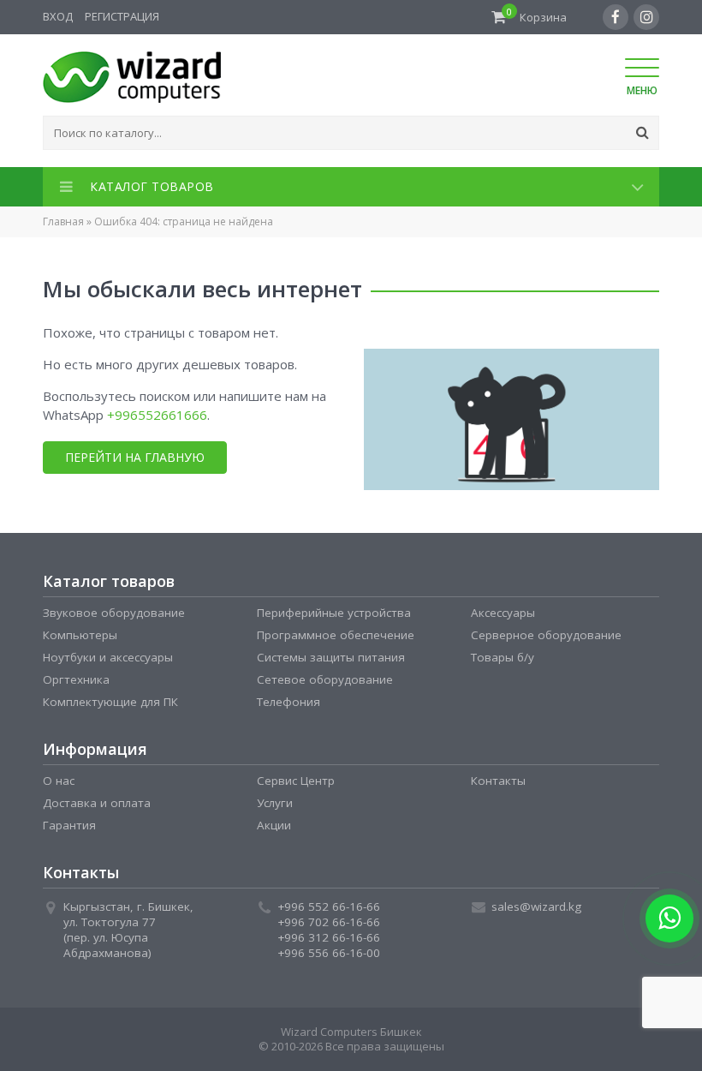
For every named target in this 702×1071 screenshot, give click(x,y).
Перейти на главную (135, 457)
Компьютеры (80, 635)
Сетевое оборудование (325, 679)
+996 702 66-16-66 (328, 922)
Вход (58, 16)
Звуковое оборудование (114, 612)
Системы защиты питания (331, 657)
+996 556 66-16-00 (328, 952)
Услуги (275, 803)
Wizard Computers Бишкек (351, 1031)
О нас (58, 780)
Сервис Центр (296, 780)
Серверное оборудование (546, 635)
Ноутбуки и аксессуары (108, 657)
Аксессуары (503, 612)
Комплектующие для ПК (110, 701)
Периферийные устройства (334, 612)
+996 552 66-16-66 (328, 906)
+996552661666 (157, 414)
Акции (274, 825)
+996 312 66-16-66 (328, 937)
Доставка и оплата (97, 803)
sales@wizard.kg (536, 906)
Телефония (288, 701)
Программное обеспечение (335, 635)
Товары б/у (502, 657)
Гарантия (69, 825)
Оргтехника (76, 679)
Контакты (498, 780)
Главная (63, 221)
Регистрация (122, 16)
